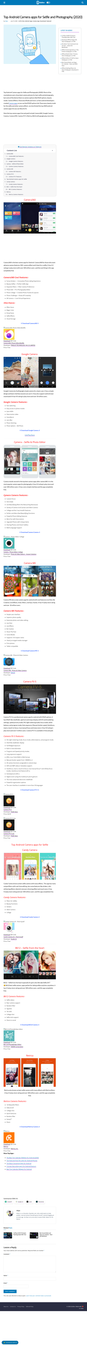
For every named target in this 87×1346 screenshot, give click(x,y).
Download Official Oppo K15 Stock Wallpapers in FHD (69, 40)
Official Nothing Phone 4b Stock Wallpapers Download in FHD (70, 69)
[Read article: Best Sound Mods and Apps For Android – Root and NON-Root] (34, 1235)
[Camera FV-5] (9, 801)
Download (7, 341)
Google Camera (11, 159)
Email (6, 1283)
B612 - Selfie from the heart (14, 187)
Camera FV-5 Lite (9, 834)
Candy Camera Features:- (16, 184)
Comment (7, 1254)
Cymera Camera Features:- (16, 166)
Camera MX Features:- (15, 171)
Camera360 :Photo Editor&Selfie (14, 343)
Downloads (43, 21)
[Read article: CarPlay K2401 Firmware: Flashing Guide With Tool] (8, 1235)
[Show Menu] (4, 2)
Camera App (36, 21)
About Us (6, 1306)
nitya (6, 21)
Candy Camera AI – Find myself (13, 937)
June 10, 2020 (14, 21)
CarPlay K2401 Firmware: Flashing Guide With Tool (19, 1233)
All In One (21, 21)
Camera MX (10, 169)
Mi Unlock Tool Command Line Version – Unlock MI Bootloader (70, 45)
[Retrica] (9, 1137)
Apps (31, 21)
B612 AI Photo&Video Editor (12, 1044)
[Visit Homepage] (41, 2)
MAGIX (13, 673)
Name (6, 1275)
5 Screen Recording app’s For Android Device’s (21, 1166)
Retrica (9, 192)
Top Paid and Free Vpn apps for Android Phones (21, 1161)
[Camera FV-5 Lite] (9, 825)
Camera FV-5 (10, 174)
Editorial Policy (29, 1306)
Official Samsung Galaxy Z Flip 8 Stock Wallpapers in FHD (70, 50)
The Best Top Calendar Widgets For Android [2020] (22, 1158)
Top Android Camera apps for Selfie (17, 179)
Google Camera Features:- (16, 161)
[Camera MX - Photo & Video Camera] (9, 662)
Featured (48, 21)
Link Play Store (30, 435)
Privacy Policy (20, 1306)
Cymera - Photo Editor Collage (13, 552)
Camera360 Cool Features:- (16, 156)
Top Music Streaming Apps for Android (18, 1163)
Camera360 (10, 153)
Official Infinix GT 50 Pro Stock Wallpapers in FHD (70, 59)
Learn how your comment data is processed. (38, 1296)
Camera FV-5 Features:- (15, 176)
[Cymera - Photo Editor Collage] (9, 543)
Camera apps (13, 103)
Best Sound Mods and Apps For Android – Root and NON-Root (46, 1234)
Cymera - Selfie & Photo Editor (15, 164)
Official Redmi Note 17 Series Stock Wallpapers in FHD (70, 55)
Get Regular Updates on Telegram (30, 147)
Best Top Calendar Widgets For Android (19, 1169)
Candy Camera (11, 181)
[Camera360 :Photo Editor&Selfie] (9, 334)
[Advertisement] (43, 10)
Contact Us (13, 1306)
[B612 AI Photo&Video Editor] (9, 1036)
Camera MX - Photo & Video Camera (15, 670)
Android (27, 21)
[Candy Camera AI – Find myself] (9, 928)
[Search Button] (82, 2)
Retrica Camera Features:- (16, 194)
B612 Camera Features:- (15, 189)
